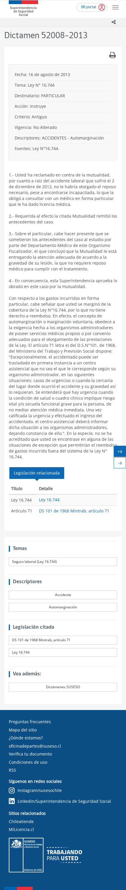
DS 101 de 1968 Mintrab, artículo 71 (74, 511)
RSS (12, 770)
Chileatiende (21, 821)
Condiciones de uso (28, 762)
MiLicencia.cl (21, 829)
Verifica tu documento (30, 754)
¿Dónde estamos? (26, 738)
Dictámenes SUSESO (63, 686)
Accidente (63, 594)
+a (122, 452)
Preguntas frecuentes (30, 721)
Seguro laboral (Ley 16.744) (34, 561)
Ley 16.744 (49, 499)
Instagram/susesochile (40, 790)
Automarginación (63, 607)
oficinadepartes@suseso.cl (35, 746)
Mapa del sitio (23, 730)
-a (122, 464)
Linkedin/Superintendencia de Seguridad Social (64, 801)
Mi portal (88, 7)
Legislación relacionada (37, 473)
